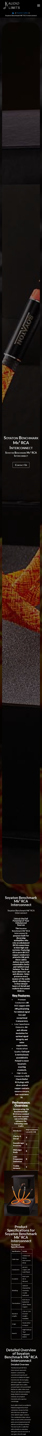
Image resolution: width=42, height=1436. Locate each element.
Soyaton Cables (22, 13)
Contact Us (21, 464)
